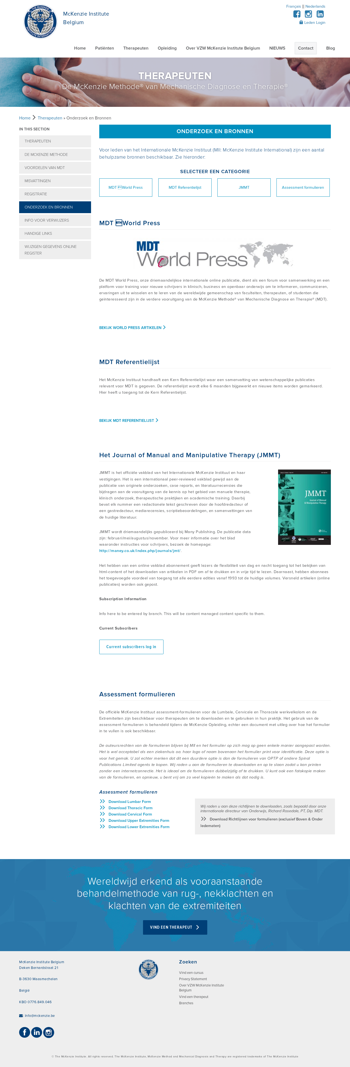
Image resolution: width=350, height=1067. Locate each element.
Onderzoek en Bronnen (49, 207)
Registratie (36, 194)
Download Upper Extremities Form (139, 820)
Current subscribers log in (131, 647)
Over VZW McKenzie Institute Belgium (223, 48)
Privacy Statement (193, 979)
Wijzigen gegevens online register (51, 249)
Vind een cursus (191, 973)
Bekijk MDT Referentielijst (127, 420)
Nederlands (315, 6)
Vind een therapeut (193, 997)
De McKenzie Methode (46, 154)
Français (293, 6)
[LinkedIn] (320, 15)
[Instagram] (308, 15)
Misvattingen (38, 181)
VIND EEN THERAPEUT (171, 927)
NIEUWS (277, 48)
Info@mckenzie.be (40, 1016)
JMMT (244, 187)
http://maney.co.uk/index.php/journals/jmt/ (140, 550)
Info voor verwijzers (47, 220)
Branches (186, 1003)
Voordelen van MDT (45, 167)
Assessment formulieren (303, 187)
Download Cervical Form (130, 814)
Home (80, 48)
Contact (305, 48)
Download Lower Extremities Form (139, 827)
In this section (34, 129)
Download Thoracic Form (131, 808)
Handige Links (38, 233)
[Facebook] (296, 15)
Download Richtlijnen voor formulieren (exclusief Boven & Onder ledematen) (261, 822)
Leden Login (314, 22)
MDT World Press (126, 187)
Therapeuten (135, 48)
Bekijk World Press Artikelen (130, 327)
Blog (330, 48)
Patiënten (104, 48)
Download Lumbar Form (130, 801)
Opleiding (167, 48)
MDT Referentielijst (185, 187)
